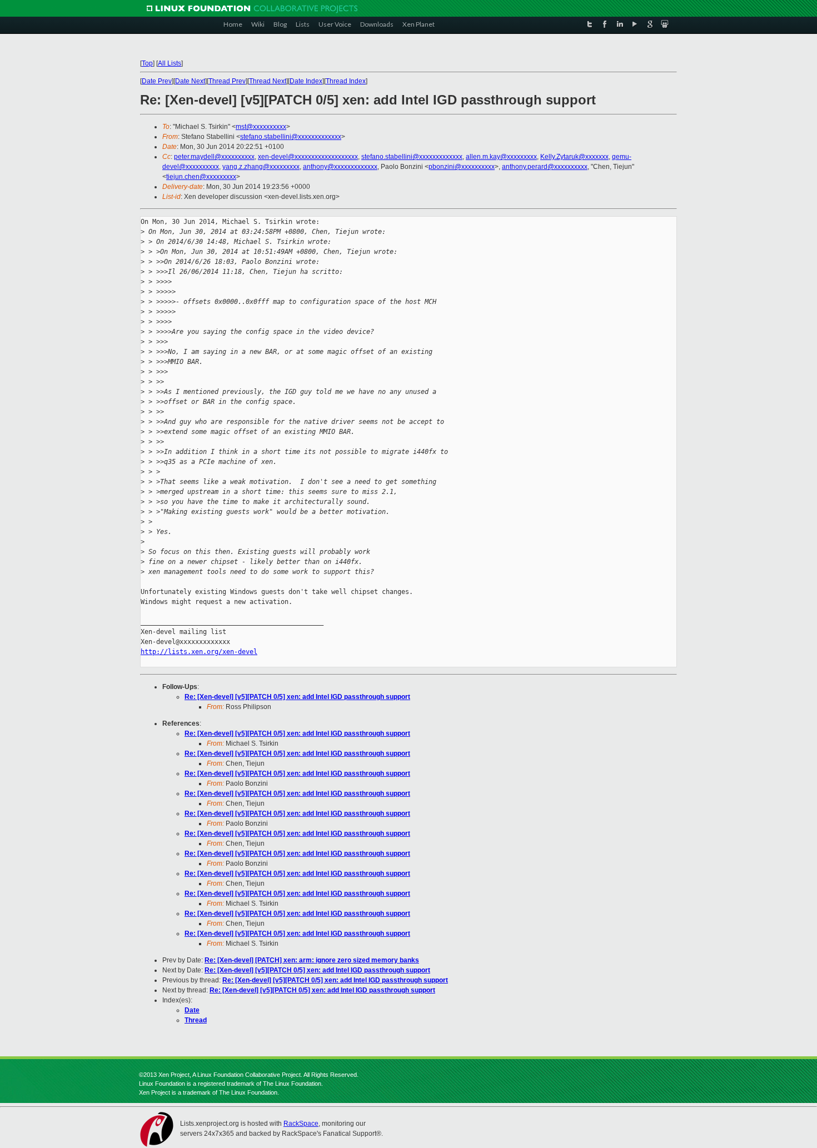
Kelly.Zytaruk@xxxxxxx (574, 157)
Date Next (190, 81)
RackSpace (300, 1123)
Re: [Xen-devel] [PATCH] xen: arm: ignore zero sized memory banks (312, 960)
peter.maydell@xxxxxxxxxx (214, 157)
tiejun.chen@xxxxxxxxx (201, 177)
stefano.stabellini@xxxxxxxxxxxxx (290, 137)
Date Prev (157, 81)
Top (147, 63)
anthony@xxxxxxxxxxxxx (340, 167)
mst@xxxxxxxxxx (261, 127)
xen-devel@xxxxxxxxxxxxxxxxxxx (308, 157)
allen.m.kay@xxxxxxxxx (501, 157)
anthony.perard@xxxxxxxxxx (544, 167)
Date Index (306, 81)
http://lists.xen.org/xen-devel (199, 652)
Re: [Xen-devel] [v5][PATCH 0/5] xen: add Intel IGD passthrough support (297, 697)
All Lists (169, 63)
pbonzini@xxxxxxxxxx (462, 167)
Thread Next (267, 81)
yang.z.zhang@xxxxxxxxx (261, 167)
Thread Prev (227, 81)
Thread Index (346, 81)
